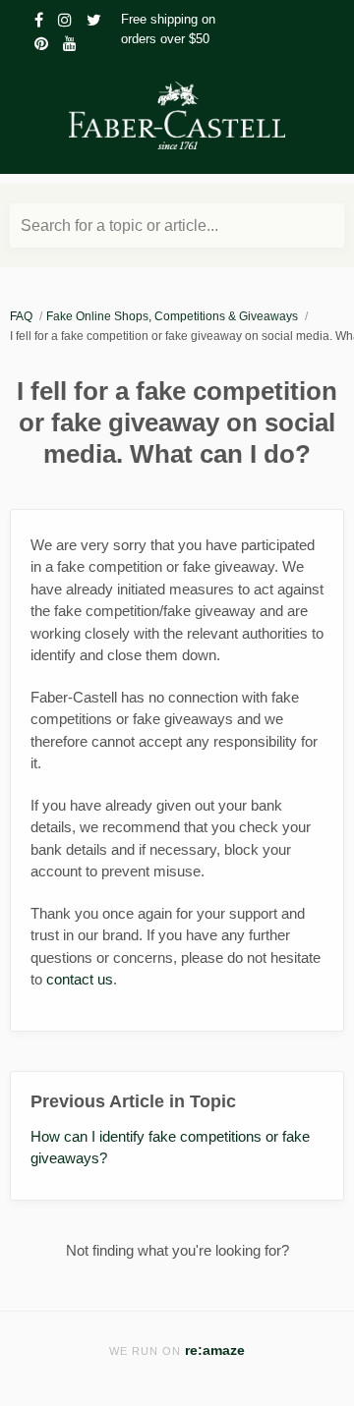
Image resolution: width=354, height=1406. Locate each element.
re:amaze (215, 1350)
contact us (79, 979)
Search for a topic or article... (119, 225)
